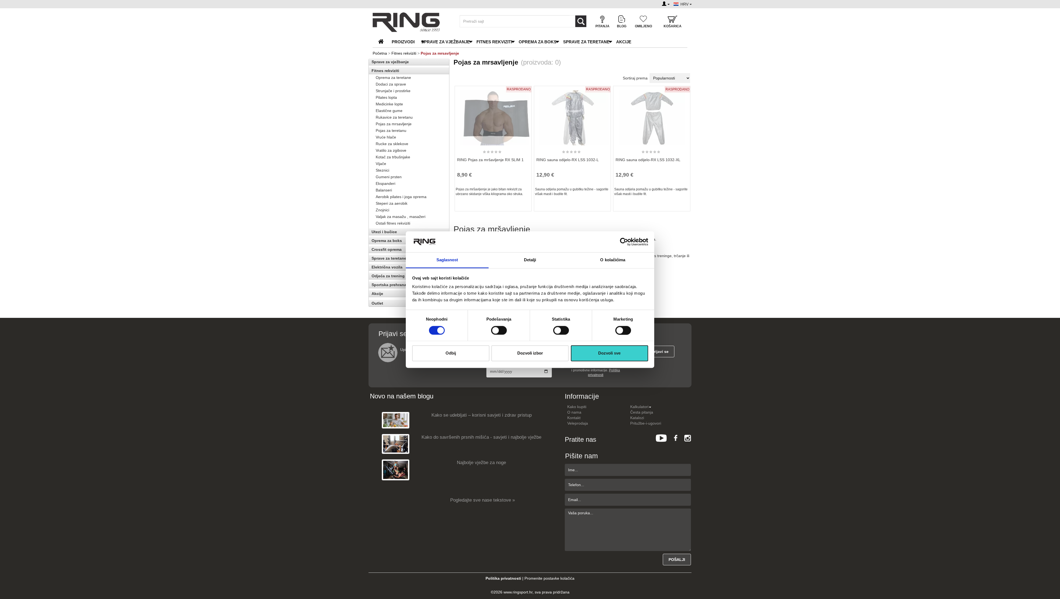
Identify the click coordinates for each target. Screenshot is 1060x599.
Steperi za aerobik (391, 203)
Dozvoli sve (609, 353)
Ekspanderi (385, 183)
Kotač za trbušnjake (393, 157)
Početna (380, 53)
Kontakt (574, 418)
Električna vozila (387, 267)
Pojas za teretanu (391, 130)
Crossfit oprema (387, 249)
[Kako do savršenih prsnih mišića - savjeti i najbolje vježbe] (395, 443)
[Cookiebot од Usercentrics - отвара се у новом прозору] (624, 242)
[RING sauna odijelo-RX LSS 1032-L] (572, 115)
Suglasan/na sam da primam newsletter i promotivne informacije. (595, 370)
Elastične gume (389, 110)
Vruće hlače (386, 137)
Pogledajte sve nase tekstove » (482, 500)
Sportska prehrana (389, 285)
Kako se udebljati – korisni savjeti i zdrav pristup (481, 415)
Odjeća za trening (388, 276)
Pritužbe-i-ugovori (645, 423)
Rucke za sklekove (392, 144)
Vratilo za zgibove (391, 150)
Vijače (381, 163)
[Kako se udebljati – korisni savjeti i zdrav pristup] (395, 420)
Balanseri (384, 190)
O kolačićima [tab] (612, 260)
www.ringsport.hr (518, 592)
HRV (685, 4)
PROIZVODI (403, 41)
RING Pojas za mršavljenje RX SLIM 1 (490, 160)
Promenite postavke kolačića (549, 578)
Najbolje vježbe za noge (481, 462)
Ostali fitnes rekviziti (393, 223)
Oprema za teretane (393, 77)
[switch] (499, 330)
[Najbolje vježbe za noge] (395, 469)
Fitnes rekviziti (494, 41)
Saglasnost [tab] (447, 260)
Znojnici (382, 210)
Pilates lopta (386, 97)
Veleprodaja (577, 423)
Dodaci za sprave (391, 84)
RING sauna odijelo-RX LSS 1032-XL (648, 160)
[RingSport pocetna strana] (383, 41)
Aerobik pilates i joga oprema (401, 197)
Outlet (377, 303)
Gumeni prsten (389, 177)
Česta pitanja (641, 412)
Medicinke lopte (389, 104)
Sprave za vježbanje (445, 41)
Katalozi (637, 418)
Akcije (623, 41)
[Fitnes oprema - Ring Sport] (411, 22)
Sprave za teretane (586, 41)
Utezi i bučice (384, 232)
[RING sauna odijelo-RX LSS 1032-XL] (652, 115)
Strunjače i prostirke (393, 91)
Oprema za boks (537, 41)
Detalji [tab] (530, 260)
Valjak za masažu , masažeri (400, 216)
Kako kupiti (576, 406)
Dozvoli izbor (530, 353)
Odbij (451, 353)
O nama (574, 412)
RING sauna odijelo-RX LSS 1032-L (567, 160)
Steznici (382, 170)
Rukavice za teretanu (394, 117)
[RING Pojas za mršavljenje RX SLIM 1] (493, 115)
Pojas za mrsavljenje (394, 124)
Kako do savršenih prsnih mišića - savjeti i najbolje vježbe (481, 437)
